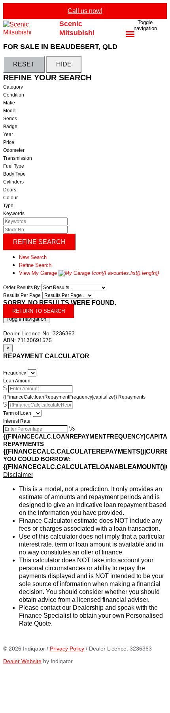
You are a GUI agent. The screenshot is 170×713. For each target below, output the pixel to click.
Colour (10, 197)
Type (8, 205)
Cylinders (13, 182)
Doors (9, 190)
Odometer (14, 150)
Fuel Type (13, 166)
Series (10, 118)
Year (8, 134)
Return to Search (38, 311)
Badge (10, 126)
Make (9, 103)
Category (13, 87)
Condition (13, 95)
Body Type (14, 174)
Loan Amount (17, 381)
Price (8, 142)
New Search (33, 257)
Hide (64, 64)
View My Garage (89, 273)
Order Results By (21, 287)
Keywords (14, 213)
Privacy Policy (67, 648)
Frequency (14, 373)
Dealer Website (22, 661)
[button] (85, 475)
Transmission (17, 158)
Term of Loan (17, 413)
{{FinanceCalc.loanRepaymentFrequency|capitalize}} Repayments (74, 397)
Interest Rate (16, 421)
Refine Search (39, 241)
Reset (24, 64)
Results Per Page (22, 295)
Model (10, 110)
